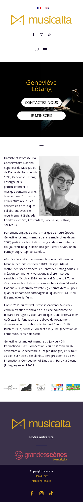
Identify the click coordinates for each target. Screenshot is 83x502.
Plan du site (41, 476)
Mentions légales (41, 481)
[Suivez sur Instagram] (41, 35)
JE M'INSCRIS (41, 115)
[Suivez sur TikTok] (49, 35)
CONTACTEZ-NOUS (41, 102)
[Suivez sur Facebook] (33, 35)
